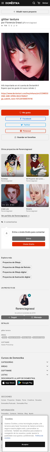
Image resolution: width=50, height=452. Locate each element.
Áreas (4, 366)
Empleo (18, 400)
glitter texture (6, 330)
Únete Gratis (28, 244)
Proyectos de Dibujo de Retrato (16, 267)
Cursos (3, 400)
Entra (28, 238)
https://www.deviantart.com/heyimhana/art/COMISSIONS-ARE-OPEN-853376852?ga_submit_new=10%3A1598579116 (24, 96)
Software (6, 370)
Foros (24, 400)
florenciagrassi (25, 149)
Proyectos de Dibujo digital (14, 272)
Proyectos (10, 400)
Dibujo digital (26, 337)
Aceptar (25, 444)
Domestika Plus (22, 403)
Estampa (4, 179)
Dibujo (5, 337)
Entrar (45, 3)
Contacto (13, 413)
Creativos (30, 400)
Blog (26, 413)
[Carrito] (39, 3)
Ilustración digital (38, 337)
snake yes (5, 209)
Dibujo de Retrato (14, 337)
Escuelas (38, 400)
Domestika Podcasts (8, 403)
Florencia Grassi (21, 22)
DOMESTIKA (12, 3)
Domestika (5, 413)
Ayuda (31, 413)
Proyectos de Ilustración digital (16, 277)
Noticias (20, 413)
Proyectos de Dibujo (12, 262)
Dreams (29, 209)
